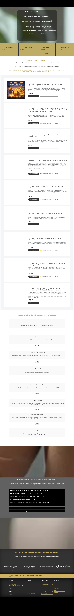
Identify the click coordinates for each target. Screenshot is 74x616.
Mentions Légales (57, 586)
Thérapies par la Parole (31, 593)
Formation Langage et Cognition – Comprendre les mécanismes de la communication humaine (45, 85)
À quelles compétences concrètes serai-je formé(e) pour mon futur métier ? (27, 496)
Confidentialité (56, 588)
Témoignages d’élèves (12, 584)
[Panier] (69, 1)
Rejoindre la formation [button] (34, 96)
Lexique (10, 589)
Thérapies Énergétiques (31, 591)
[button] (34, 5)
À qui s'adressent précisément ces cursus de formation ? (23, 499)
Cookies (55, 590)
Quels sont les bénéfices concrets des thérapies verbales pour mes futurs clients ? (29, 490)
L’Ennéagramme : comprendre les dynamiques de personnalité (24, 511)
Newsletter (56, 592)
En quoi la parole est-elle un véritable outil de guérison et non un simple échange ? (30, 502)
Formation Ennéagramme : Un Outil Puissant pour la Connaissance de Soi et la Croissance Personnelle (46, 289)
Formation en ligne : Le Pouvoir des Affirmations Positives (47, 161)
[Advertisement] (37, 608)
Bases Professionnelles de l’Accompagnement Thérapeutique (32, 584)
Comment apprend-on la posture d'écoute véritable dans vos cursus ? (26, 493)
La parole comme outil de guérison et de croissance (22, 505)
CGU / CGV (56, 584)
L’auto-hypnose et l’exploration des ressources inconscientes (24, 508)
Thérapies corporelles (30, 589)
